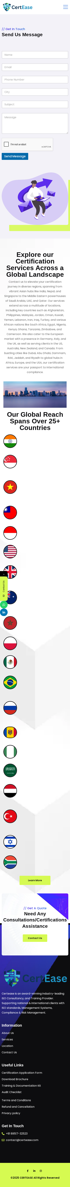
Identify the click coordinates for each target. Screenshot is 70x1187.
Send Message (15, 156)
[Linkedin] (4, 612)
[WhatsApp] (4, 604)
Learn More (35, 880)
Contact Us (35, 938)
